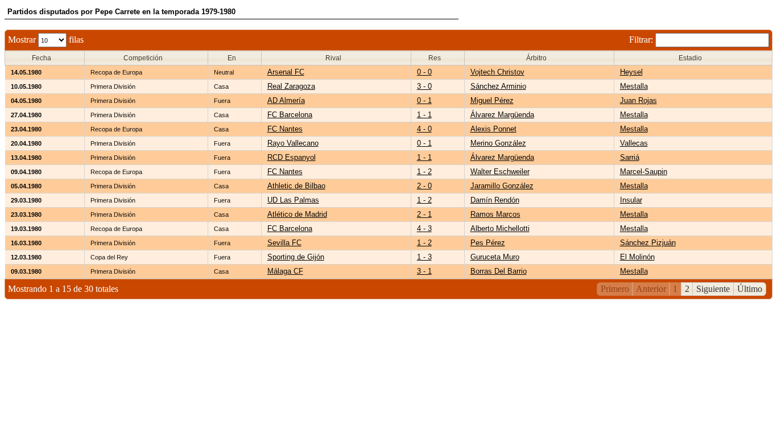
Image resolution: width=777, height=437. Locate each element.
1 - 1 (424, 114)
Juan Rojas (638, 100)
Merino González (498, 143)
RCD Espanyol (291, 157)
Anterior (651, 289)
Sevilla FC (284, 242)
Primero (615, 289)
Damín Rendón (494, 200)
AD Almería (286, 100)
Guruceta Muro (494, 257)
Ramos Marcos (495, 214)
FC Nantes (285, 129)
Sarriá (629, 157)
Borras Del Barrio (498, 271)
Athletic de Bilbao (296, 186)
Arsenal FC (285, 72)
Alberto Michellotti (500, 228)
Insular (631, 200)
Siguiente (713, 289)
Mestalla (634, 86)
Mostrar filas (46, 39)
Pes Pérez (487, 242)
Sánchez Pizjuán (648, 242)
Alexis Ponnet (493, 129)
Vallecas (634, 143)
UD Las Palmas (293, 200)
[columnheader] (45, 58)
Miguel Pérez (492, 100)
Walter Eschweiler (500, 171)
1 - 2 (424, 171)
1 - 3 (424, 257)
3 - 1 (424, 271)
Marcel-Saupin (643, 171)
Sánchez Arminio (498, 86)
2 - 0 (424, 186)
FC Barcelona (289, 114)
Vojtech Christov (497, 72)
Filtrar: (642, 39)
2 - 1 (424, 214)
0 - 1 (424, 100)
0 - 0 (424, 72)
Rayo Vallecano (293, 143)
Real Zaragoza (291, 86)
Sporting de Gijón (295, 257)
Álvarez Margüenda (502, 114)
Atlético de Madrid (297, 214)
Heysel (631, 72)
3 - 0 (424, 86)
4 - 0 (424, 129)
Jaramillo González (502, 186)
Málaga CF (285, 271)
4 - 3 (424, 228)
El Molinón (637, 257)
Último (749, 289)
